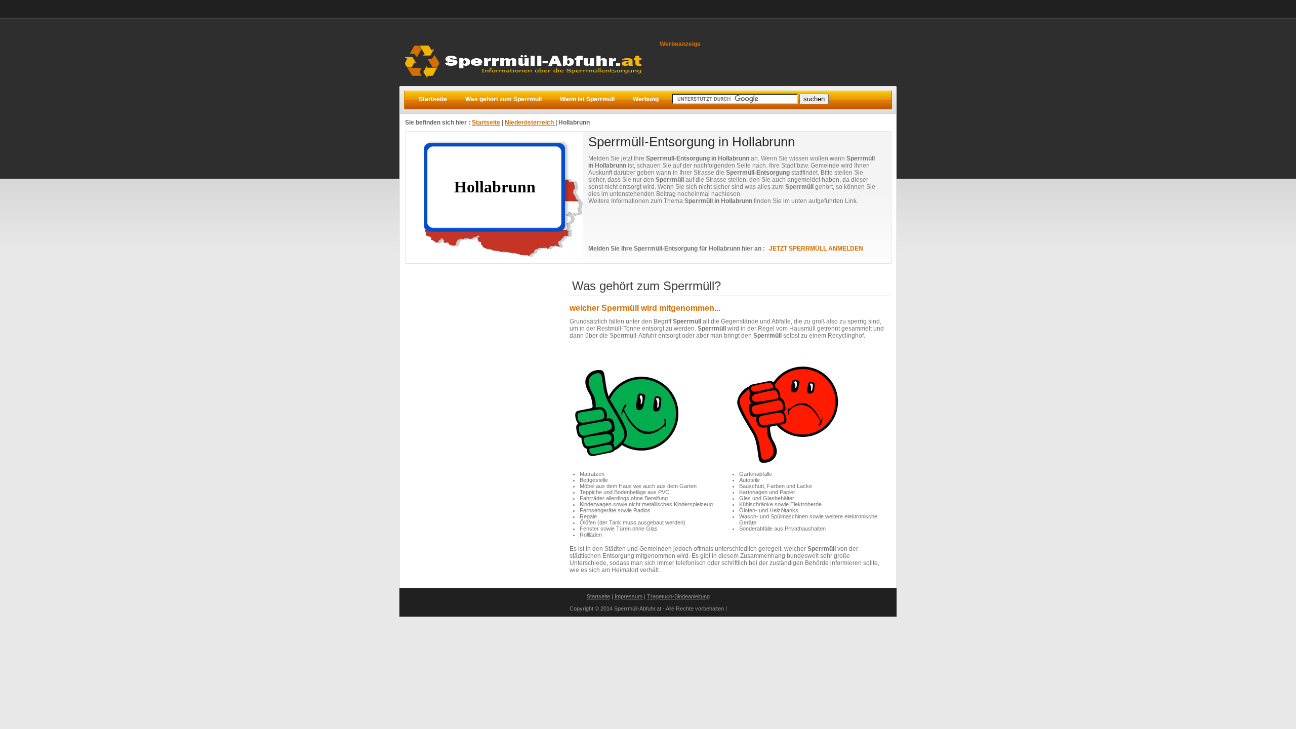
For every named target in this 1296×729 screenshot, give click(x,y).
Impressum (629, 596)
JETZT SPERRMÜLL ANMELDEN (816, 248)
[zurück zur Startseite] (526, 83)
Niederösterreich (530, 122)
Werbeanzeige (680, 44)
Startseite (486, 122)
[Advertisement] (706, 225)
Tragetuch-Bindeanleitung (678, 596)
